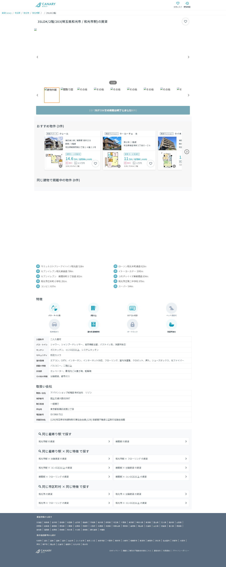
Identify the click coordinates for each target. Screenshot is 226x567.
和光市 (26, 13)
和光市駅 (36, 13)
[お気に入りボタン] (185, 21)
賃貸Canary (7, 13)
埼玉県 (17, 13)
